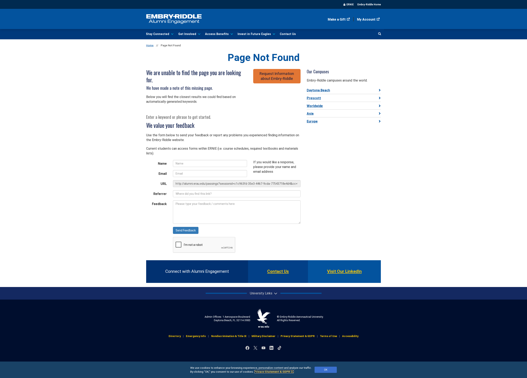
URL (164, 184)
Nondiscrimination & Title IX (228, 336)
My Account (366, 19)
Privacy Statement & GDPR (272, 371)
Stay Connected (157, 34)
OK (325, 369)
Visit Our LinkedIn (344, 271)
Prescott (314, 98)
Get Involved (187, 34)
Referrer (160, 194)
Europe (312, 121)
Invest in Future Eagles (254, 34)
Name (162, 164)
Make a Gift (337, 19)
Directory (175, 336)
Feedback (159, 204)
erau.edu (263, 326)
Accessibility (350, 336)
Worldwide (315, 106)
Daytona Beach (318, 90)
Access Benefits (217, 34)
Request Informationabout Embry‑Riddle (277, 76)
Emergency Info (196, 336)
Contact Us (288, 34)
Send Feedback (186, 230)
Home (150, 45)
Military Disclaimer (263, 336)
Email (163, 174)
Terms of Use (328, 336)
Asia (310, 114)
